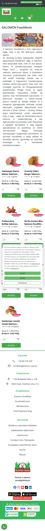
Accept (22, 273)
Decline (22, 278)
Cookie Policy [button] (35, 264)
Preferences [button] (15, 268)
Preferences (22, 283)
